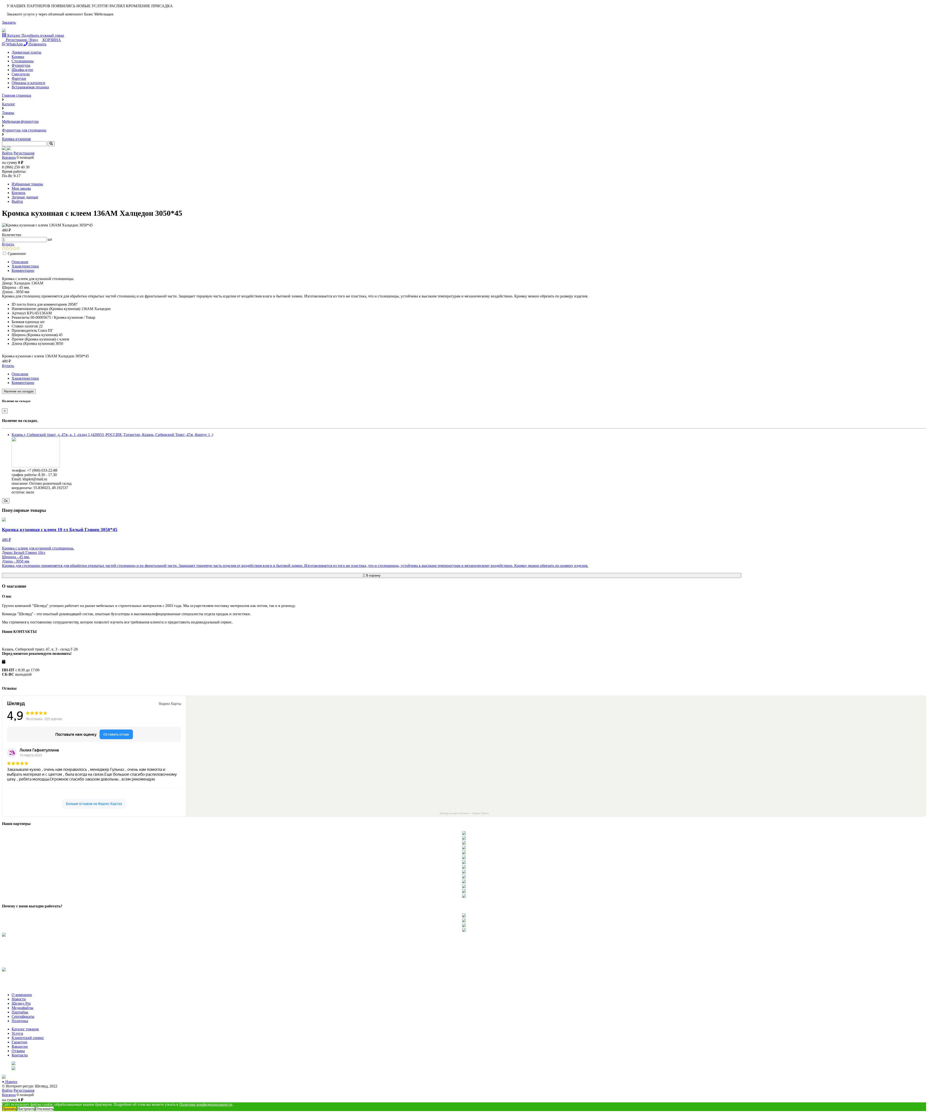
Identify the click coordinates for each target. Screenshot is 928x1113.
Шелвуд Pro (21, 1003)
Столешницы (23, 61)
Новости (19, 999)
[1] (4, 249)
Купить (8, 244)
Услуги (17, 1033)
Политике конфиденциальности (205, 1104)
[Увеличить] (36, 466)
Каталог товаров (25, 1029)
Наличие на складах (19, 391)
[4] (14, 249)
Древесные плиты (26, 52)
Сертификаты (23, 1016)
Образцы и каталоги (28, 83)
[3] (11, 249)
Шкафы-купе (22, 70)
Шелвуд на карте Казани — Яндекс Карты (464, 813)
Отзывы (18, 1051)
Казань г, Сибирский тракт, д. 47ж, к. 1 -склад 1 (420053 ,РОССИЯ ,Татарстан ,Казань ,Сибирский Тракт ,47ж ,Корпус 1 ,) (112, 435)
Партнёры (20, 1012)
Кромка (18, 57)
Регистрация (24, 153)
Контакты (20, 1055)
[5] (18, 249)
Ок (6, 501)
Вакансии (20, 1046)
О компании (22, 995)
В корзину (373, 575)
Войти (7, 153)
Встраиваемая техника (30, 87)
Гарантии (19, 1042)
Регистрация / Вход (22, 40)
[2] (7, 249)
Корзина (9, 157)
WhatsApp (14, 44)
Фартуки (19, 78)
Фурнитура (21, 65)
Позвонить (37, 44)
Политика (20, 1021)
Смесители (21, 74)
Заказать (9, 22)
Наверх (10, 1082)
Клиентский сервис (28, 1038)
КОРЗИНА (51, 40)
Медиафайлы (22, 1008)
